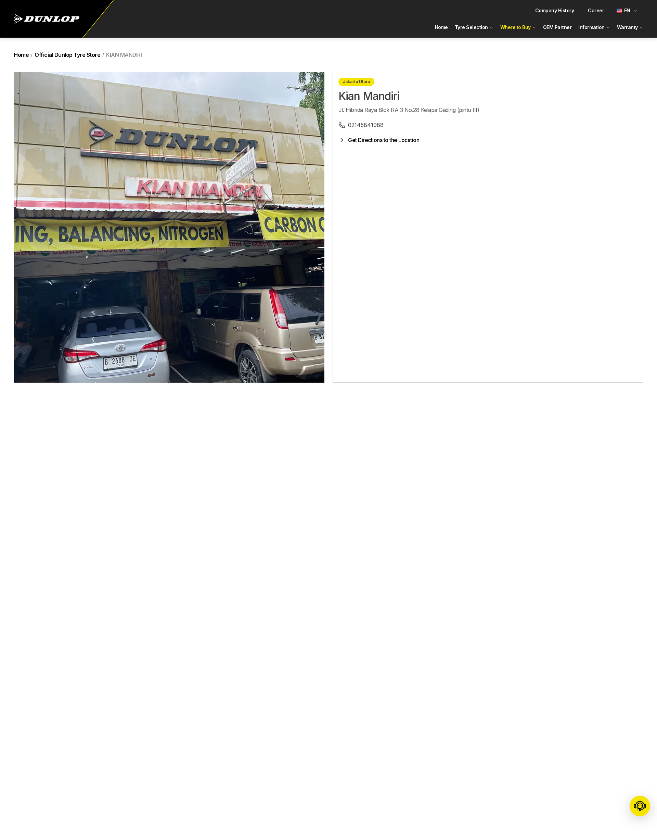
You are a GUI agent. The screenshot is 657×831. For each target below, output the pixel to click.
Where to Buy (515, 27)
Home (441, 27)
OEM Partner (557, 27)
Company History (554, 10)
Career (596, 10)
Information (591, 27)
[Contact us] (640, 807)
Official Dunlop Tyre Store (67, 54)
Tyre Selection (471, 27)
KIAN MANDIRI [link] (124, 54)
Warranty (627, 27)
